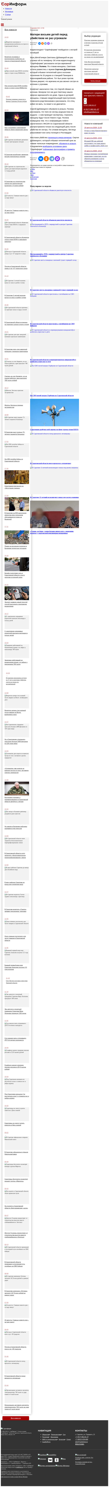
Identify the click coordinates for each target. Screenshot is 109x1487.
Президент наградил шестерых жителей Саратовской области (91, 71)
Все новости (11, 29)
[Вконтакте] (50, 1460)
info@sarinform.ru (91, 112)
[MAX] (48, 43)
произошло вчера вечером (60, 138)
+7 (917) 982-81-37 (82, 1437)
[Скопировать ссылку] (51, 43)
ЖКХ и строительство (49, 1439)
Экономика (54, 1437)
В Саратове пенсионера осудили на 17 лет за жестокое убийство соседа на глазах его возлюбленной (94, 53)
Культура (62, 1439)
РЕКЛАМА (79, 1444)
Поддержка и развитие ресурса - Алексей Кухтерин (83, 1463)
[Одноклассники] (42, 43)
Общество (45, 1434)
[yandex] (46, 1466)
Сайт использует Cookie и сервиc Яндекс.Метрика (14, 1477)
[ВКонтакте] (39, 43)
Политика (45, 1437)
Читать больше (95, 81)
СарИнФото (46, 1442)
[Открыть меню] (2, 25)
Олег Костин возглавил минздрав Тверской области (94, 63)
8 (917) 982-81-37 (90, 105)
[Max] (85, 99)
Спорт (69, 1439)
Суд (64, 1434)
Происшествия (34, 30)
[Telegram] (45, 43)
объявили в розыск (67, 143)
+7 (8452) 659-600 (81, 1439)
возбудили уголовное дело (55, 146)
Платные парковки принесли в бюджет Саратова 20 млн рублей (94, 42)
